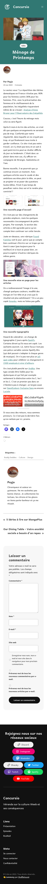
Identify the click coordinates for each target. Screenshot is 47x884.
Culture (22, 457)
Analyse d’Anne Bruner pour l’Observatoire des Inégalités (23, 111)
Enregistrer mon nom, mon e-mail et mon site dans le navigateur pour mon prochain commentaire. (24, 660)
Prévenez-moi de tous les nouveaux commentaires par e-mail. (23, 676)
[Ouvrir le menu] (42, 6)
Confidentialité (10, 863)
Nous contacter (10, 858)
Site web (12, 642)
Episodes (7, 831)
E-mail (12, 629)
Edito (24, 45)
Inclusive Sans (27, 388)
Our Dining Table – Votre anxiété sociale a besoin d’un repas (23, 531)
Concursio (21, 6)
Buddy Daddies (10, 457)
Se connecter (9, 853)
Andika (31, 368)
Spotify (31, 340)
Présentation (9, 826)
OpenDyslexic (13, 388)
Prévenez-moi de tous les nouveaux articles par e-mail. (22, 690)
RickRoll (7, 835)
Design (30, 457)
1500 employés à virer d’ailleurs (18, 363)
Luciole (6, 391)
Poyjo (11, 482)
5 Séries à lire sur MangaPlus (24, 519)
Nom (11, 616)
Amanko (12, 301)
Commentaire (15, 580)
